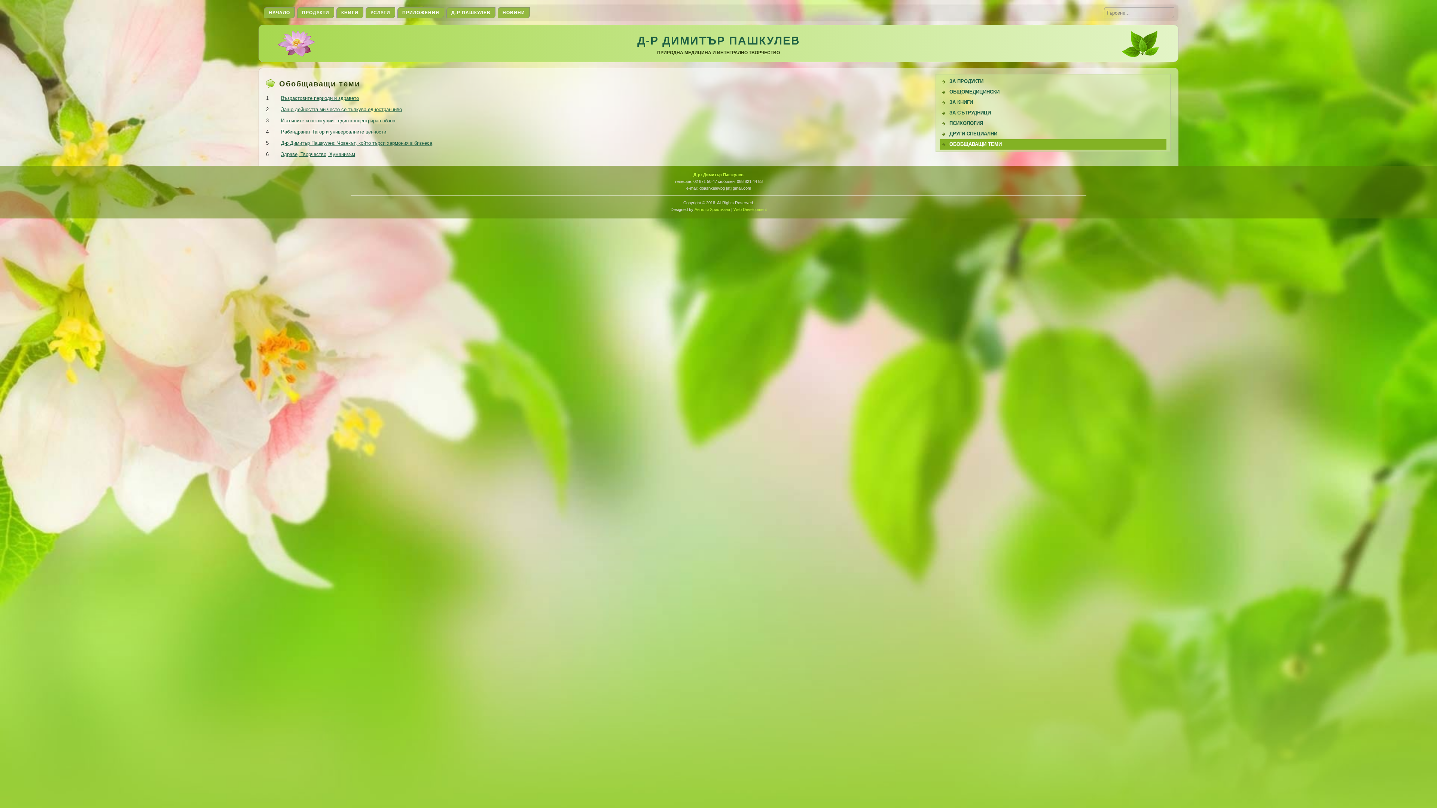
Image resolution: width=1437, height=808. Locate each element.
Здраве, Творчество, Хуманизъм (318, 154)
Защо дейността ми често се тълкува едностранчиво (341, 109)
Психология (966, 123)
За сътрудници (970, 113)
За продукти (966, 81)
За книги (961, 102)
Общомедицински (974, 92)
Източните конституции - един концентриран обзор (338, 120)
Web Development (750, 209)
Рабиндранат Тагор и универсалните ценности (333, 132)
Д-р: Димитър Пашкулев (718, 174)
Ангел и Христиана (712, 209)
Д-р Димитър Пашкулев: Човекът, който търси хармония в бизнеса (356, 143)
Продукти (315, 12)
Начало (279, 12)
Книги (350, 12)
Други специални (973, 134)
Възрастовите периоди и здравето (320, 98)
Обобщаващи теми (975, 144)
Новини (514, 12)
